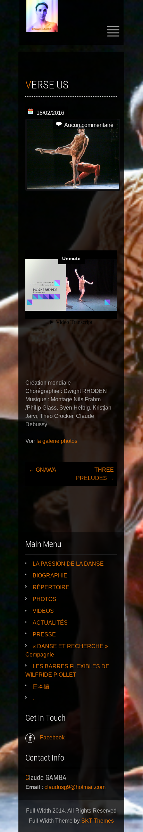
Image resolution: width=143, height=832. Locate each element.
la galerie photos (56, 441)
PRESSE (44, 634)
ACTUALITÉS (50, 623)
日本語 (41, 686)
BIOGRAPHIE (50, 575)
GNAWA (42, 470)
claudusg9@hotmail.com (75, 787)
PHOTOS (44, 599)
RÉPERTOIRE (51, 587)
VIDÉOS (43, 611)
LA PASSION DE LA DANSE (68, 564)
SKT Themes (97, 821)
